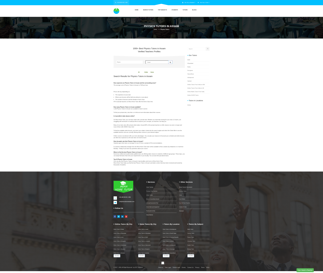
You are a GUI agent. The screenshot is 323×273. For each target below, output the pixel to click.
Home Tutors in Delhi (143, 237)
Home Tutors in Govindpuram (169, 229)
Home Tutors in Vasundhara (169, 253)
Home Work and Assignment (152, 207)
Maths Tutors (190, 229)
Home (136, 10)
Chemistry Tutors (191, 241)
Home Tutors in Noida (143, 229)
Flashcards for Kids (150, 211)
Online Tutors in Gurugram (120, 241)
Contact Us (190, 267)
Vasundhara (190, 74)
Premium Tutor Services (151, 191)
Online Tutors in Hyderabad (120, 245)
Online (146, 72)
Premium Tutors (182, 191)
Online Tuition (149, 195)
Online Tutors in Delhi (118, 237)
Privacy (197, 267)
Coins (180, 195)
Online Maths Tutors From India (195, 91)
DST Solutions (139, 267)
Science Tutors (190, 233)
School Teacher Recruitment (185, 187)
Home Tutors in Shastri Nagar (169, 233)
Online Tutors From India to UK (195, 88)
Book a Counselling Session (152, 199)
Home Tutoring (149, 187)
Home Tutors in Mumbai (143, 253)
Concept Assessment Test (152, 203)
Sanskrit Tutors (190, 253)
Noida (189, 67)
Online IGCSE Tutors (193, 95)
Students (175, 10)
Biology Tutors (190, 249)
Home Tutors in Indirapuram (169, 245)
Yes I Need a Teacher (305, 270)
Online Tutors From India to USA (196, 84)
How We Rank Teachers (184, 203)
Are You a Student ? (190, 2)
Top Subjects (162, 10)
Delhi (188, 59)
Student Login (176, 267)
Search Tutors (148, 10)
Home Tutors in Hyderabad (144, 245)
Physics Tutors (190, 237)
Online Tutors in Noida (119, 229)
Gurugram (190, 70)
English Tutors (190, 245)
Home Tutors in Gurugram (144, 241)
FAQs (207, 267)
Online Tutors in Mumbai (119, 253)
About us (160, 267)
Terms (203, 267)
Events (184, 267)
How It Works (182, 199)
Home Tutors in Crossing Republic (170, 237)
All (138, 72)
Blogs (194, 10)
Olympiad (181, 211)
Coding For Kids (183, 207)
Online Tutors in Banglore (119, 249)
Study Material (149, 214)
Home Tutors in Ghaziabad (144, 233)
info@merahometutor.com (126, 201)
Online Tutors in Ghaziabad (120, 233)
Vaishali (189, 81)
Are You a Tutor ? (204, 2)
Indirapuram (190, 77)
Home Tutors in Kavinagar (169, 249)
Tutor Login (168, 267)
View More (116, 255)
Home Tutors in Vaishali (168, 241)
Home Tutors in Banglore (144, 249)
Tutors (185, 10)
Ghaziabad (190, 63)
